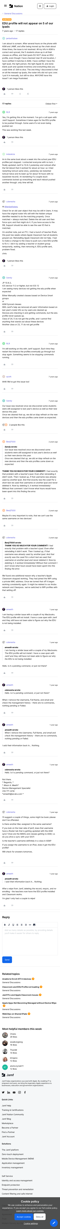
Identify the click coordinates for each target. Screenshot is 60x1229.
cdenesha (10, 201)
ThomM (13, 1050)
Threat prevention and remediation (17, 1189)
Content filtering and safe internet (17, 1194)
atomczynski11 (17, 1066)
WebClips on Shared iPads (14, 1014)
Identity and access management (17, 1180)
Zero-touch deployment (12, 1154)
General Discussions (13, 13)
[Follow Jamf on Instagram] (19, 1092)
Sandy (9, 277)
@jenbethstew (11, 206)
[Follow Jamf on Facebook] (25, 1092)
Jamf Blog (6, 1119)
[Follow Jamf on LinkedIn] (8, 1092)
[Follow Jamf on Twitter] (3, 1092)
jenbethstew (11, 38)
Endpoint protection (11, 1185)
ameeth (9, 609)
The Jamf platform (10, 1150)
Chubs (13, 1034)
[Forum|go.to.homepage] (16, 6)
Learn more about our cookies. (30, 1211)
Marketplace (7, 1123)
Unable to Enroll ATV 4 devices (16, 979)
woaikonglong (16, 1042)
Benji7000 (10, 441)
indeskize (10, 154)
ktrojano (13, 1058)
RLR (8, 112)
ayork (8, 376)
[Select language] (40, 6)
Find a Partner (8, 1132)
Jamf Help (6, 1105)
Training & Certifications (12, 1110)
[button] (5, 6)
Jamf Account (8, 1136)
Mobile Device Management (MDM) (18, 1158)
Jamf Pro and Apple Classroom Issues (20, 995)
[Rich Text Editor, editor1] (30, 941)
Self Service (7, 1176)
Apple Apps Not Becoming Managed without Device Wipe (29, 1003)
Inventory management (12, 1167)
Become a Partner (10, 1127)
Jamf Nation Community (13, 1114)
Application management (13, 1163)
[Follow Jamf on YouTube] (14, 1092)
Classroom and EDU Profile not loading (20, 987)
